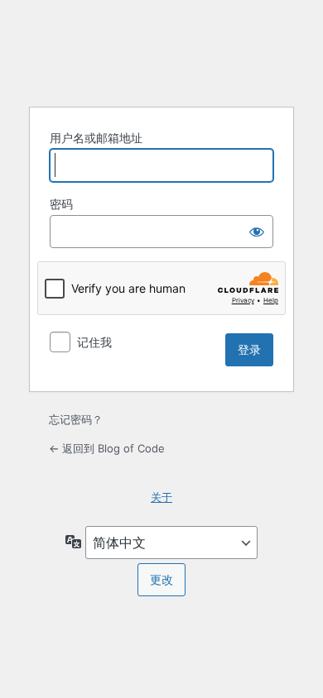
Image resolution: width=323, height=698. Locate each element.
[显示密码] (256, 231)
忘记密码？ (76, 419)
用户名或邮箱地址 (96, 138)
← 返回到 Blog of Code (107, 448)
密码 (61, 204)
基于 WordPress (161, 51)
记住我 (94, 342)
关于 (161, 497)
